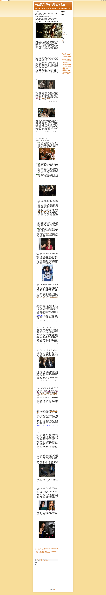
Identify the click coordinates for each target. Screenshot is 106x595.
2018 (62, 42)
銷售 (61, 35)
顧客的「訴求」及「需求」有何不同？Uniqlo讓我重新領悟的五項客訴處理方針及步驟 (66, 74)
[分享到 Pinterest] (46, 559)
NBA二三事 (62, 26)
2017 (62, 77)
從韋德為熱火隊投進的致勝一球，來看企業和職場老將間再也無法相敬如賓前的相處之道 (66, 54)
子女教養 (37, 560)
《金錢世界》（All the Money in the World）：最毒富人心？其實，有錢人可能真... (66, 67)
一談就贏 (62, 12)
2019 (62, 41)
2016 (62, 78)
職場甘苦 (62, 32)
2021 (62, 39)
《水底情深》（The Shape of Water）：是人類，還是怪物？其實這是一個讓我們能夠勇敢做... (66, 64)
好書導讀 (62, 28)
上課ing (62, 27)
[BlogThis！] (44, 559)
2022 (62, 38)
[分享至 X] (45, 559)
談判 (61, 33)
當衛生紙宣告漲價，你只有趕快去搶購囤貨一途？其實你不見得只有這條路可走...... (66, 60)
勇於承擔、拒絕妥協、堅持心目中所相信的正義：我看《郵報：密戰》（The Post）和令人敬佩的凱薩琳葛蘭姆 (66, 62)
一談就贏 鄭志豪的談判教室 (50, 4)
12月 (62, 43)
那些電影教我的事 (40, 560)
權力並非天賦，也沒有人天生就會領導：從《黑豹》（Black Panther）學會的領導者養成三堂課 (66, 69)
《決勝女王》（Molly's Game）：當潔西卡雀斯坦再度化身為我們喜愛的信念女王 (66, 72)
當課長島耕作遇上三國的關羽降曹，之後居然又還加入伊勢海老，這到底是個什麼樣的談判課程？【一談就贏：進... (66, 56)
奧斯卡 (43, 560)
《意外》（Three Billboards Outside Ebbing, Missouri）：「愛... (66, 58)
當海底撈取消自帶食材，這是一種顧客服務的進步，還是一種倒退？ (66, 70)
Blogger (55, 589)
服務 (61, 29)
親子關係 (47, 560)
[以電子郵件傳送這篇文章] (43, 559)
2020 (62, 40)
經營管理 (45, 560)
